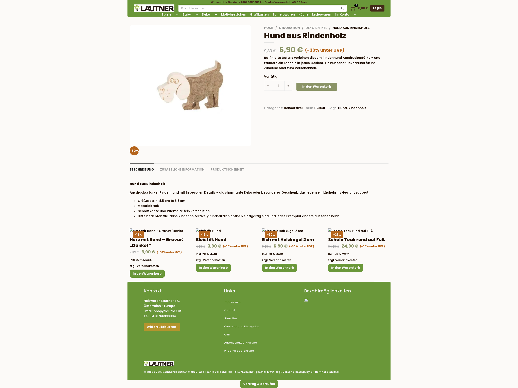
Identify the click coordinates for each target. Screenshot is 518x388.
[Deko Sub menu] (216, 14)
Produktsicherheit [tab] (227, 169)
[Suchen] (342, 8)
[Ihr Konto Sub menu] (355, 14)
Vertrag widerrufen (259, 384)
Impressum (232, 302)
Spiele (166, 14)
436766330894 (164, 316)
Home (268, 27)
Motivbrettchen (233, 14)
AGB (227, 334)
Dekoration (289, 27)
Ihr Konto (342, 14)
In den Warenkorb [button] (147, 273)
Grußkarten (259, 14)
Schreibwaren (283, 14)
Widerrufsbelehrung (239, 351)
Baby (187, 14)
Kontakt (229, 310)
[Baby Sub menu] (197, 14)
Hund (342, 108)
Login (377, 8)
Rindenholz (357, 108)
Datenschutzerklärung (240, 343)
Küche (303, 14)
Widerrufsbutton (162, 327)
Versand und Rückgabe (241, 326)
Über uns (231, 318)
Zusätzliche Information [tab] (182, 169)
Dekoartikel (316, 27)
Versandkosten (148, 266)
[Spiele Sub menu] (177, 14)
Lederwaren (321, 14)
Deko (206, 14)
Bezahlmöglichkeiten (327, 291)
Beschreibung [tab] (142, 169)
